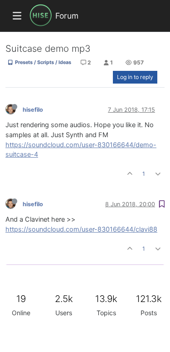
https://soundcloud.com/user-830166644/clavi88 (81, 229)
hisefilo (33, 109)
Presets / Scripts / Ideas (42, 62)
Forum (66, 15)
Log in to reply (135, 77)
